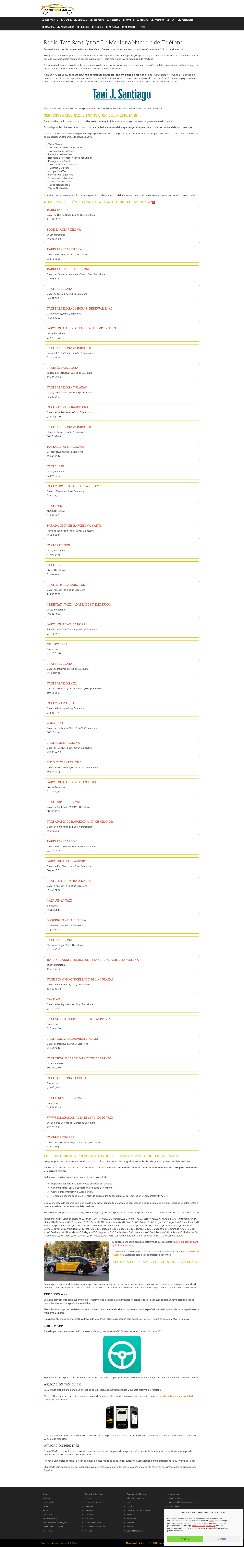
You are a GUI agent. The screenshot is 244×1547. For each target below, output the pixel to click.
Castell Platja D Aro (135, 1531)
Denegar (222, 1539)
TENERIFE (159, 20)
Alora (45, 1510)
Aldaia (88, 1498)
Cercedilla (48, 1531)
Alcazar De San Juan (94, 1502)
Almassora (89, 1514)
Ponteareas (173, 1494)
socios (211, 1521)
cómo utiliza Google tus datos (203, 1526)
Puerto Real (173, 1506)
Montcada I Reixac (93, 1523)
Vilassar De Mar (50, 1519)
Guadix (46, 1494)
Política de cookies (161, 1543)
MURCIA (98, 27)
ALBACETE (130, 27)
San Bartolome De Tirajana (55, 1523)
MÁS (142, 27)
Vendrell (89, 1510)
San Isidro (89, 1519)
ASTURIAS (113, 27)
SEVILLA (129, 20)
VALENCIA (82, 20)
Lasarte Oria (48, 1502)
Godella (46, 1498)
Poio (128, 1502)
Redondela (48, 1514)
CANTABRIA (187, 20)
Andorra (88, 1531)
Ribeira (130, 1514)
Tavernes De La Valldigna (138, 1510)
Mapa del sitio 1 (133, 1543)
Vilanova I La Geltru (135, 1498)
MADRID (67, 20)
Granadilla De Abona (94, 1494)
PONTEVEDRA (67, 27)
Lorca (129, 1506)
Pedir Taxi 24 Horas (50, 1543)
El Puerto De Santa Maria (96, 1527)
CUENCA (84, 27)
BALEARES (98, 20)
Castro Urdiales (175, 1498)
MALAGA (144, 20)
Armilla (130, 1527)
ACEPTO (185, 1539)
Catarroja (89, 1506)
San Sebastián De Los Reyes (180, 1502)
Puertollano (132, 1519)
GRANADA (115, 20)
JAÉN (173, 20)
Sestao (46, 1506)
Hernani (130, 1523)
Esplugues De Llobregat (137, 1494)
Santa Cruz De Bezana (53, 1527)
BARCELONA (51, 20)
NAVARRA (50, 27)
